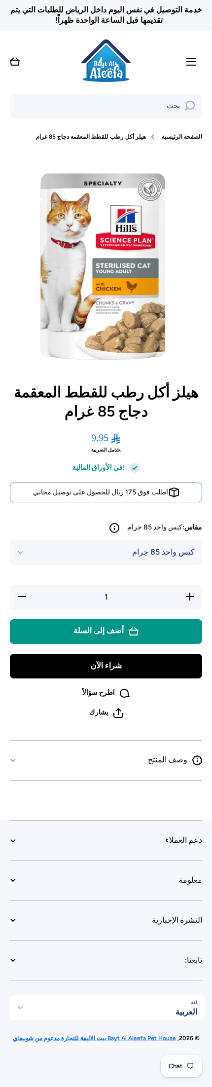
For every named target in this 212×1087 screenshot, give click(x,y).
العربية (186, 1011)
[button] (15, 62)
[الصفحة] (114, 528)
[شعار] (106, 61)
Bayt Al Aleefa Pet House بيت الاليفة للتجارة (118, 1038)
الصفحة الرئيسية (182, 136)
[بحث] (189, 106)
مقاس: (164, 527)
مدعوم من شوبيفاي (36, 1038)
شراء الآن (106, 665)
